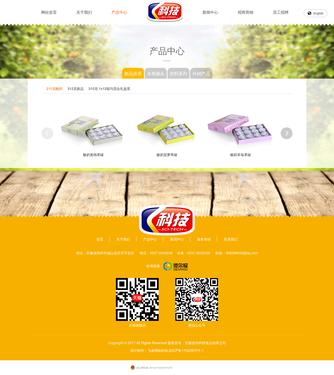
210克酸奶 (54, 88)
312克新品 (75, 88)
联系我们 (231, 239)
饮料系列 (178, 73)
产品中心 (119, 12)
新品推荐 (133, 73)
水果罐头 (156, 73)
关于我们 (84, 12)
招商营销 (245, 12)
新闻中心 (210, 12)
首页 (99, 239)
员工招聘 (281, 12)
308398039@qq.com (242, 252)
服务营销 (204, 239)
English (318, 13)
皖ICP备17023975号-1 (186, 350)
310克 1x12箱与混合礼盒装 (109, 88)
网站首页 (49, 12)
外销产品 (201, 73)
